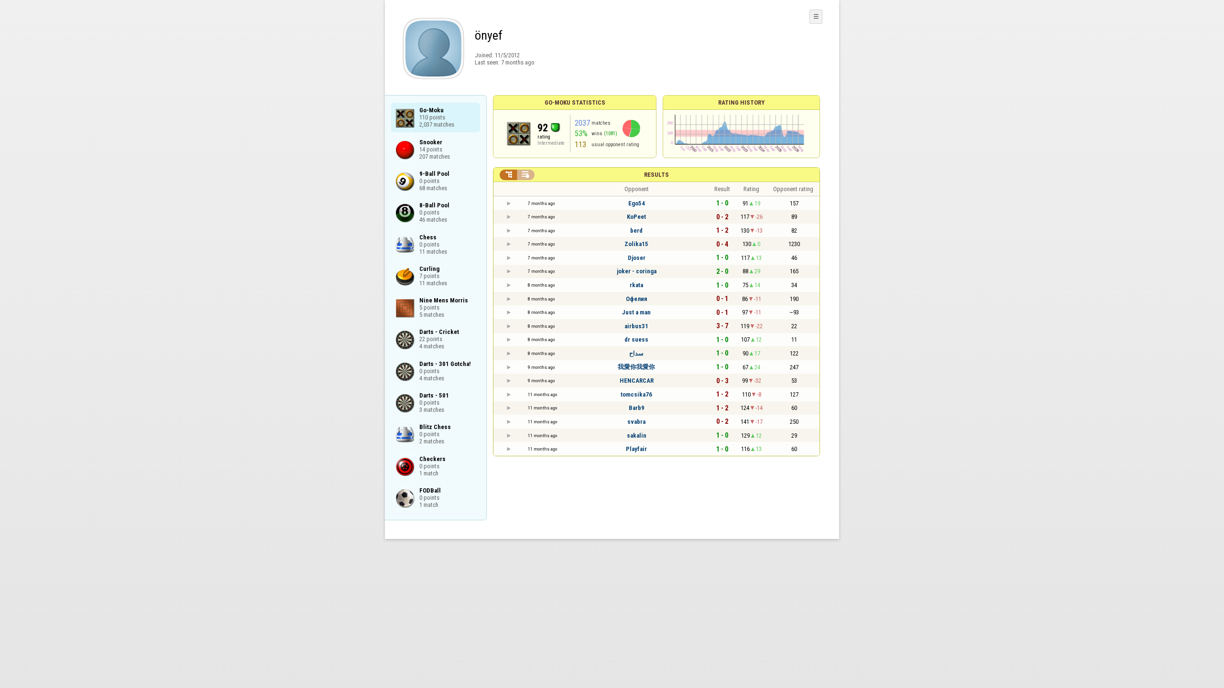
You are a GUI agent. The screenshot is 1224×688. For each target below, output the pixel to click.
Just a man (636, 312)
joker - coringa (636, 271)
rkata (636, 285)
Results (656, 174)
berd (636, 230)
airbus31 (636, 326)
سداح (636, 353)
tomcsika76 (636, 394)
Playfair (636, 448)
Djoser (636, 257)
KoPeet (636, 216)
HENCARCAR (637, 380)
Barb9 (637, 407)
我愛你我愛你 (636, 366)
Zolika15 (636, 243)
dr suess (636, 339)
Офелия (636, 298)
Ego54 (636, 203)
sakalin (636, 435)
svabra (636, 421)
